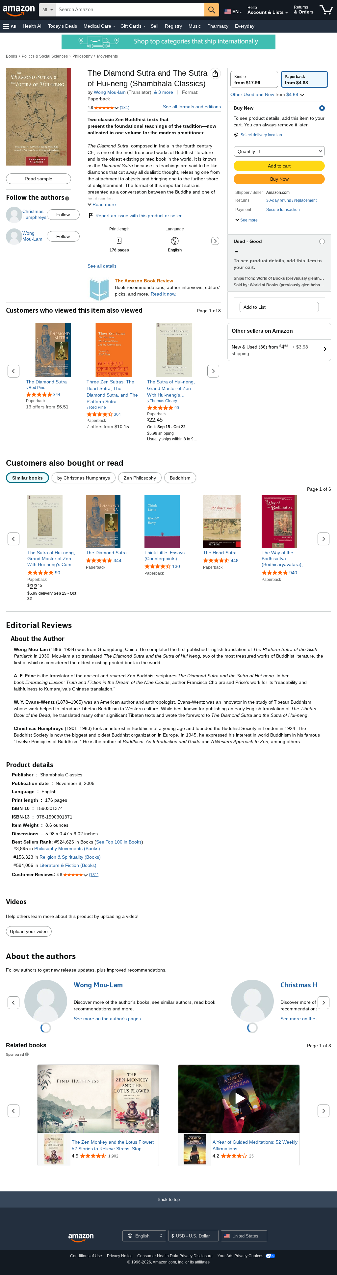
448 (235, 560)
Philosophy (82, 56)
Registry (173, 26)
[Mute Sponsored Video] (150, 1125)
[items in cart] (326, 10)
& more (163, 92)
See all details (102, 266)
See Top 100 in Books (119, 842)
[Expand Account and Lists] (286, 12)
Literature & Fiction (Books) (67, 865)
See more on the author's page (106, 1018)
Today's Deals (62, 26)
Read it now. (163, 294)
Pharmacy (217, 26)
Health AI (32, 26)
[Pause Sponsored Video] (150, 1113)
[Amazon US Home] (80, 1238)
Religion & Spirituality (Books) (70, 857)
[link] (53, 381)
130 (176, 566)
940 (293, 572)
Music (195, 26)
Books (11, 56)
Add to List (255, 307)
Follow (63, 214)
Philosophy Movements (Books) (67, 848)
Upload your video (29, 931)
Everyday (244, 26)
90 (57, 572)
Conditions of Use (86, 1256)
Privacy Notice (120, 1256)
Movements (107, 56)
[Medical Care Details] (114, 26)
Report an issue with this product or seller (138, 215)
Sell (154, 26)
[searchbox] (130, 10)
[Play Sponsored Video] (239, 1099)
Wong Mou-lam (110, 92)
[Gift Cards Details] (144, 26)
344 (117, 560)
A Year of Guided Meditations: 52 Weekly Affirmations (255, 1145)
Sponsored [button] (15, 1054)
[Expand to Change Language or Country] (240, 12)
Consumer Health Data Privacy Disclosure (175, 1256)
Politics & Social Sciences (45, 56)
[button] (9, 26)
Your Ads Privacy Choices (240, 1256)
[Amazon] (19, 10)
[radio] (254, 79)
